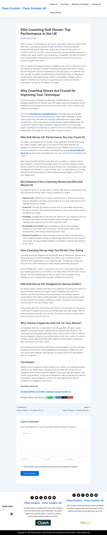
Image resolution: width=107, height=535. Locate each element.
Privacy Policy (55, 13)
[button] (12, 514)
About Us (54, 4)
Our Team (65, 4)
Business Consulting (80, 4)
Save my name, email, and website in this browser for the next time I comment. (51, 467)
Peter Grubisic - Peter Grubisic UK (24, 8)
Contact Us (96, 4)
